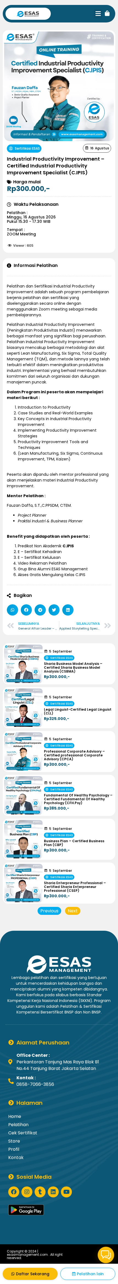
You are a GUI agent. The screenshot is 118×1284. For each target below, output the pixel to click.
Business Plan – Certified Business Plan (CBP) (74, 843)
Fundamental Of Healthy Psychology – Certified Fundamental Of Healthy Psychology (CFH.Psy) (78, 799)
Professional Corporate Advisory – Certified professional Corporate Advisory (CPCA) (74, 755)
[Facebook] (13, 1191)
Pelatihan (18, 1124)
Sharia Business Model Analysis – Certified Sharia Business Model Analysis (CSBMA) (73, 667)
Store (14, 1141)
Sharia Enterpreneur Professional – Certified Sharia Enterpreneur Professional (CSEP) (75, 887)
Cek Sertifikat (22, 1133)
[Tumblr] (40, 1191)
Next (73, 911)
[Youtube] (66, 1191)
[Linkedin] (53, 1191)
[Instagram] (26, 1191)
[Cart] (107, 13)
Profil (13, 1149)
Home (14, 1116)
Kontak (16, 1157)
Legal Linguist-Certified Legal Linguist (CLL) (77, 711)
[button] (98, 13)
